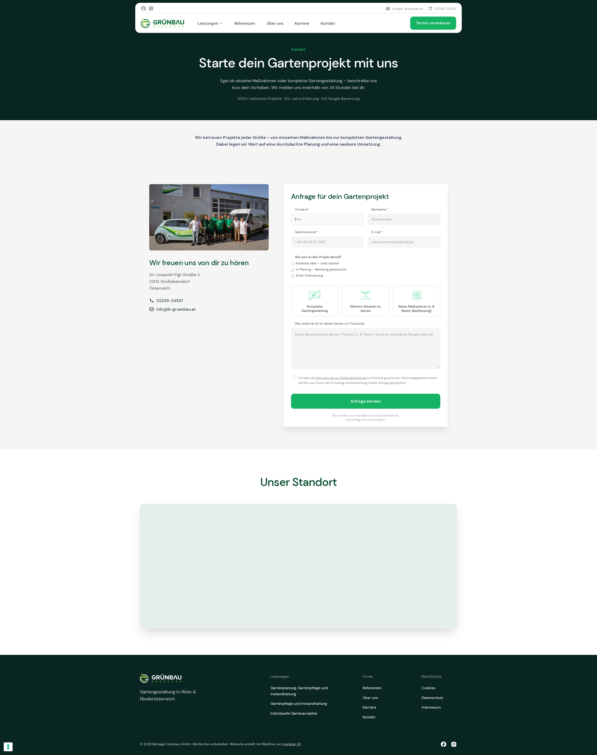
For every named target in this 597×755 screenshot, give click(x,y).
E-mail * (376, 232)
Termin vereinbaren (433, 23)
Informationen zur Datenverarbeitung (340, 378)
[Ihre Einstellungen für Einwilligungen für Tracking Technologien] (8, 746)
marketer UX (291, 744)
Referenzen (244, 23)
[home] (162, 23)
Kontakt (328, 23)
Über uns (275, 23)
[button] (210, 23)
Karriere (302, 23)
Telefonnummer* (306, 232)
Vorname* (302, 209)
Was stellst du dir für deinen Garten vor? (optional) (329, 323)
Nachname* (379, 209)
